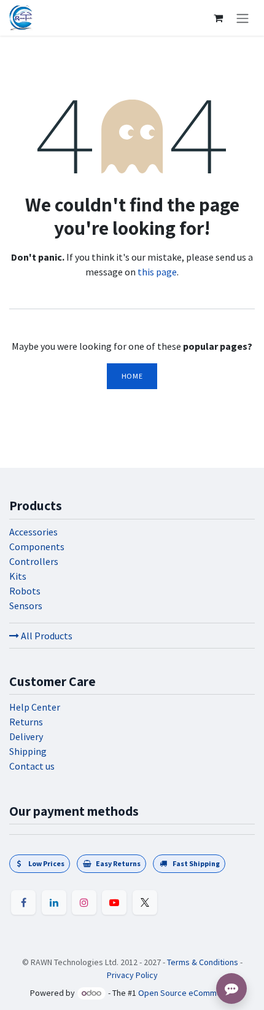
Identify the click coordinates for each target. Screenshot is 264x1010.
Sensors (25, 605)
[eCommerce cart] (218, 18)
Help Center (34, 707)
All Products (45, 635)
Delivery (26, 736)
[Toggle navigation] (242, 18)
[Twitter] (145, 902)
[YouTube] (114, 902)
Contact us (32, 766)
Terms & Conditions (202, 962)
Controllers (33, 561)
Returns (26, 722)
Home (132, 376)
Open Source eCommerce (186, 992)
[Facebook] (23, 902)
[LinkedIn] (54, 902)
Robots (25, 591)
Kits (17, 576)
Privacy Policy (132, 974)
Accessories (33, 532)
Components (36, 546)
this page (157, 272)
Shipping (28, 751)
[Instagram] (84, 902)
